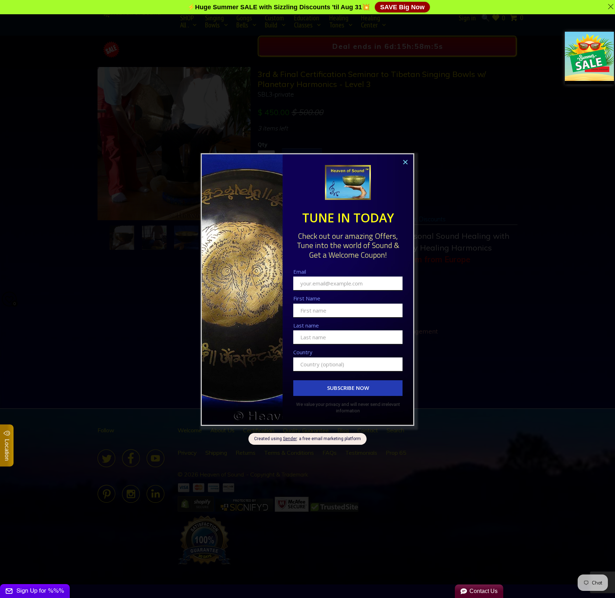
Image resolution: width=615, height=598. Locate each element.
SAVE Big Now (402, 7)
